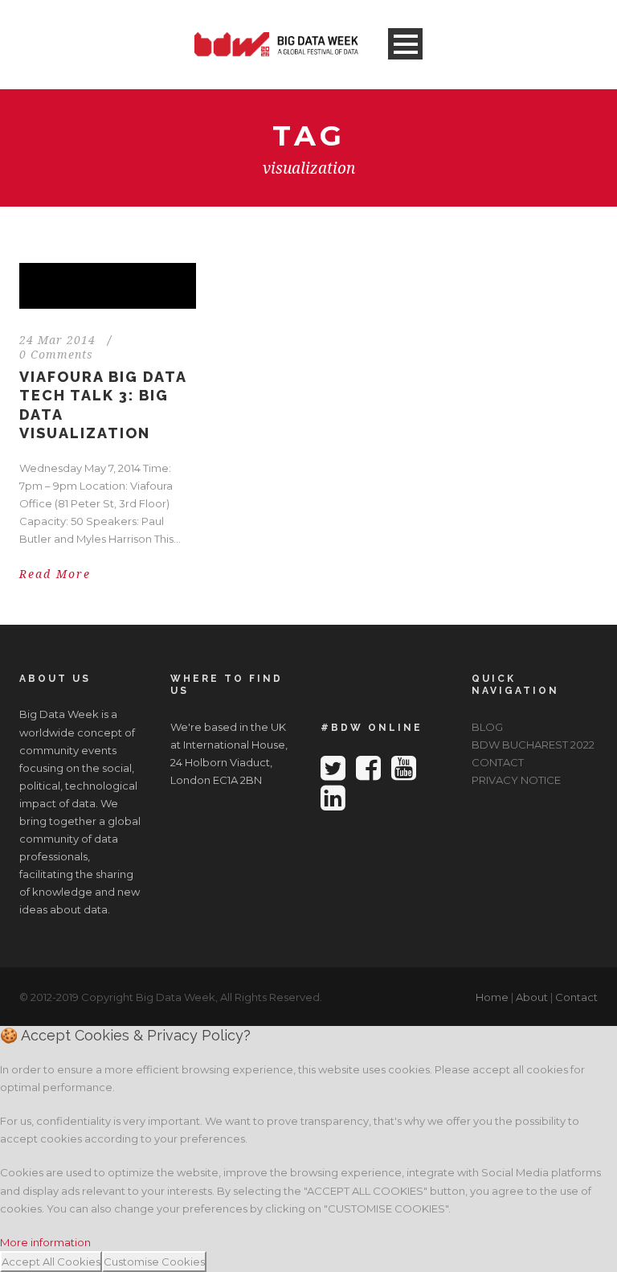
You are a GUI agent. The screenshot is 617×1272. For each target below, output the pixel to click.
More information (45, 1242)
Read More (55, 574)
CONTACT (498, 762)
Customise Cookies (154, 1261)
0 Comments (56, 354)
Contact (576, 997)
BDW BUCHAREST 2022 (533, 744)
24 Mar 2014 (57, 340)
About (532, 997)
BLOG (487, 726)
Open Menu (405, 43)
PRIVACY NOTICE (516, 779)
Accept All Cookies (51, 1261)
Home (492, 997)
